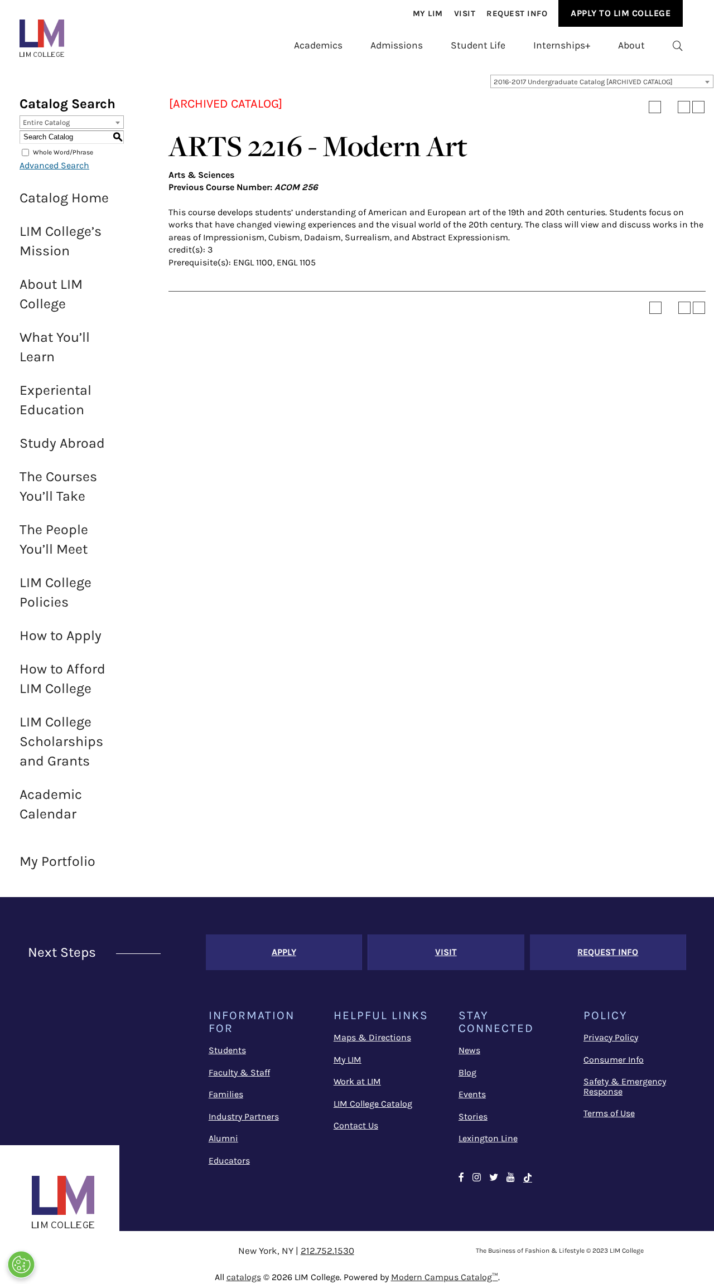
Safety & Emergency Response (624, 1086)
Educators (229, 1160)
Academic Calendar (51, 804)
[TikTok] (527, 1178)
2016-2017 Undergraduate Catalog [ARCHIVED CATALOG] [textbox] (583, 81)
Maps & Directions (372, 1037)
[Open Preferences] (21, 1264)
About (631, 45)
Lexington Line (488, 1138)
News (469, 1050)
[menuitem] (428, 13)
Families (226, 1094)
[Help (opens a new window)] (698, 107)
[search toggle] (678, 45)
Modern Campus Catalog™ (444, 1277)
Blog (467, 1072)
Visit (465, 13)
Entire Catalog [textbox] (46, 122)
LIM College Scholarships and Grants (61, 741)
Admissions (396, 45)
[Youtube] (510, 1178)
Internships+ (561, 45)
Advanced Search (54, 165)
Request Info (516, 13)
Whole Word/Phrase (63, 152)
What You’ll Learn (55, 347)
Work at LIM (357, 1081)
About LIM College (51, 294)
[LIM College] (42, 38)
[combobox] (601, 81)
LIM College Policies (55, 592)
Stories (473, 1116)
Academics (318, 45)
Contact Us (356, 1125)
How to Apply (61, 635)
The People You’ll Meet (54, 539)
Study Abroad (62, 443)
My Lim (428, 13)
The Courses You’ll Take (58, 486)
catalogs (243, 1277)
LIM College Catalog (373, 1103)
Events (472, 1094)
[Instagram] (476, 1178)
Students (227, 1050)
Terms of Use (609, 1113)
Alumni (223, 1138)
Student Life (478, 45)
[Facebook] (461, 1178)
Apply (284, 952)
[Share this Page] (669, 107)
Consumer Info (613, 1059)
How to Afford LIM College (62, 678)
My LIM (347, 1059)
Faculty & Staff (239, 1072)
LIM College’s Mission (61, 241)
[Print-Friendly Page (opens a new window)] (684, 107)
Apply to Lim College (620, 13)
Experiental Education (55, 400)
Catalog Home (64, 198)
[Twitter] (493, 1178)
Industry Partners (244, 1116)
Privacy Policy (610, 1037)
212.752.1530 (327, 1250)
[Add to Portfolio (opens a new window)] (655, 107)
